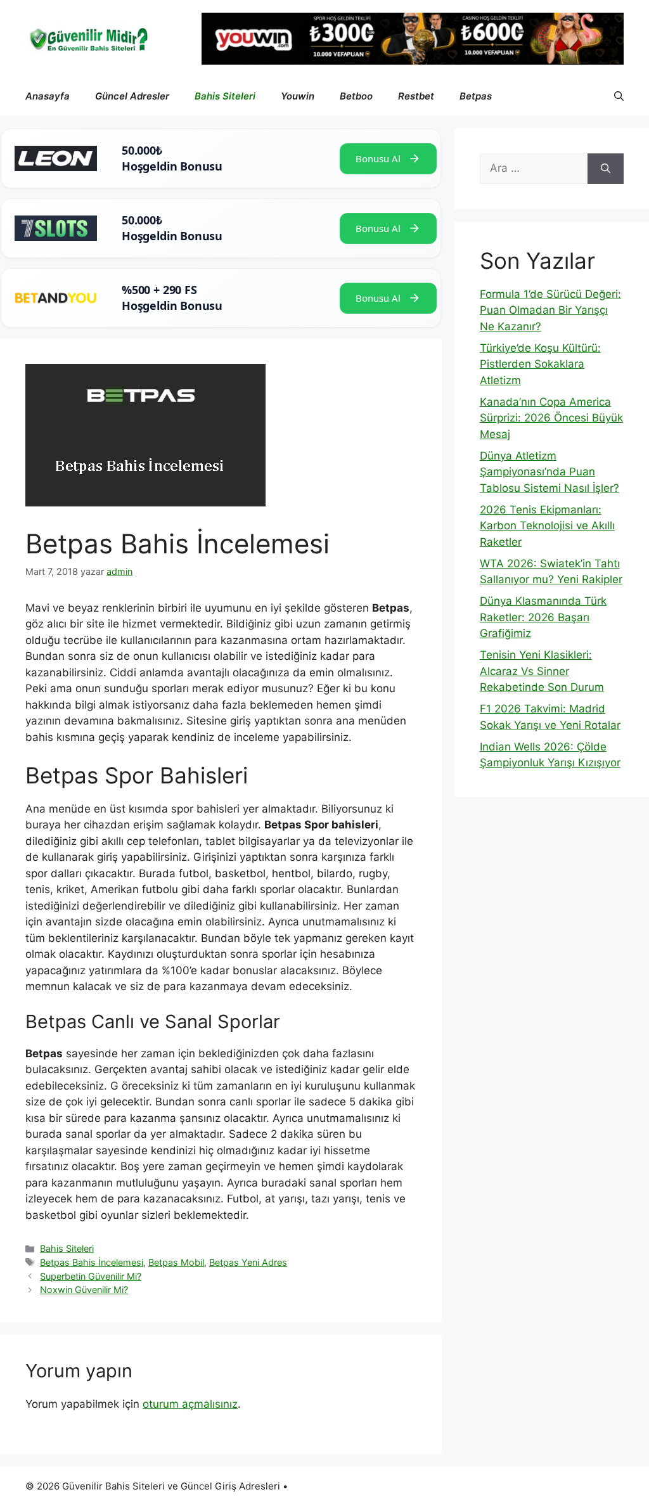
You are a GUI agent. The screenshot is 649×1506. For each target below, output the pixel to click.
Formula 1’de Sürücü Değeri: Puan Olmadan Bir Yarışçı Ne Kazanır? (550, 310)
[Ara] (606, 168)
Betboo (356, 96)
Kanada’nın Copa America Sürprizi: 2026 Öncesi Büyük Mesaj (551, 418)
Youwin (297, 96)
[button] (618, 96)
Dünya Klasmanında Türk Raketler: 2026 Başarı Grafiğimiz (543, 617)
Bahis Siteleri (225, 96)
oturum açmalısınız (190, 1404)
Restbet (416, 96)
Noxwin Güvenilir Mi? (84, 1289)
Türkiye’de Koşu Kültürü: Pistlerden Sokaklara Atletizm (540, 364)
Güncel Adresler (132, 96)
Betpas (475, 96)
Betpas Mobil (176, 1262)
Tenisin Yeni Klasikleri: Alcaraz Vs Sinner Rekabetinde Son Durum (542, 670)
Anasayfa (47, 96)
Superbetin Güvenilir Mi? (90, 1276)
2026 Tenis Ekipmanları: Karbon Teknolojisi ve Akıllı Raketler (547, 525)
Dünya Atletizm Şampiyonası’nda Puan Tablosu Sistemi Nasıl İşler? (549, 471)
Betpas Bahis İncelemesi (91, 1262)
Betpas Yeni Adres (248, 1262)
